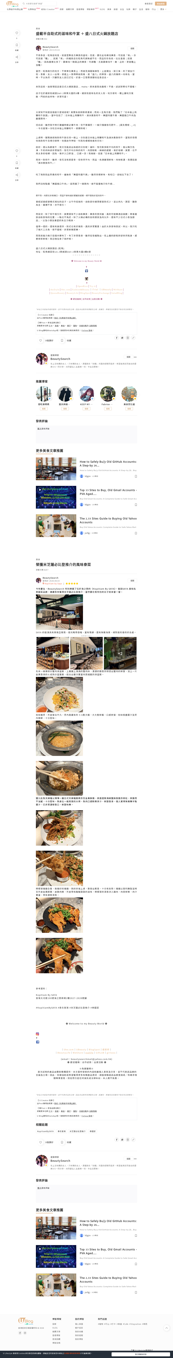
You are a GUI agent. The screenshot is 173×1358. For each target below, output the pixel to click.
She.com (65, 289)
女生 (122, 9)
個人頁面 (79, 1324)
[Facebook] (16, 181)
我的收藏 (79, 1331)
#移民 (144, 1324)
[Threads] (16, 194)
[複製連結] (16, 201)
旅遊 (116, 9)
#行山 (106, 1324)
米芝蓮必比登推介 (78, 1131)
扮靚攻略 (83, 325)
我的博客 (79, 1339)
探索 (62, 9)
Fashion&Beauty (81, 289)
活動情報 (93, 325)
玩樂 (128, 9)
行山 (154, 9)
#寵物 (100, 1324)
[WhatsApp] (16, 187)
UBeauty (106, 289)
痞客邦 (105, 1049)
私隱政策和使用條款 (72, 1353)
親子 (135, 9)
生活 (141, 9)
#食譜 (119, 1324)
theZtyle (54, 289)
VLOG (102, 9)
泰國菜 (93, 1131)
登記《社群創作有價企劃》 (65, 318)
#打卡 (113, 1324)
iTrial (95, 289)
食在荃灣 (62, 1131)
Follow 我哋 (87, 330)
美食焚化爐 (129, 404)
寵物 (147, 9)
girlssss (111, 1052)
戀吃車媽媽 (43, 404)
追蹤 (132, 48)
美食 (109, 9)
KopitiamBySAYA (45, 1131)
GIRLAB (100, 1052)
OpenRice (82, 286)
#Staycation (135, 1324)
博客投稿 (56, 1342)
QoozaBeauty (58, 293)
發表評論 (43, 428)
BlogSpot (85, 293)
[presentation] (36, 395)
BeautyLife (72, 293)
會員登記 (149, 3)
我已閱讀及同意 (141, 1354)
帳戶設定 (79, 1327)
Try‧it (93, 286)
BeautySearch (50, 46)
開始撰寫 (161, 3)
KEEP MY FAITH (86, 404)
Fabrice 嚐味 (108, 404)
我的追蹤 (79, 1335)
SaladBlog (116, 293)
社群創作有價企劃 (15, 9)
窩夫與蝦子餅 (65, 404)
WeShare (118, 289)
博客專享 (91, 9)
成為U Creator (48, 9)
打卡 (50, 325)
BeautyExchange (101, 293)
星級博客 (80, 9)
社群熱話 (32, 9)
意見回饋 (56, 1339)
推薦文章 (70, 9)
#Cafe (125, 1324)
